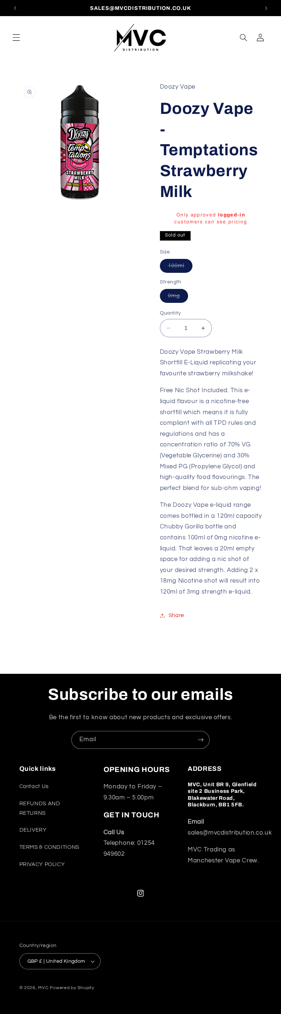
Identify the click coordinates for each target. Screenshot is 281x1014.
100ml (180, 268)
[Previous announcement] (15, 8)
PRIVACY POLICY (42, 864)
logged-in (231, 215)
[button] (16, 37)
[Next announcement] (266, 8)
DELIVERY (33, 830)
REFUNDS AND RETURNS (39, 808)
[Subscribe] (200, 740)
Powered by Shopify (72, 988)
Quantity (170, 313)
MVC (43, 988)
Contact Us (34, 786)
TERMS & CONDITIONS (49, 847)
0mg (178, 298)
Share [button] (176, 615)
